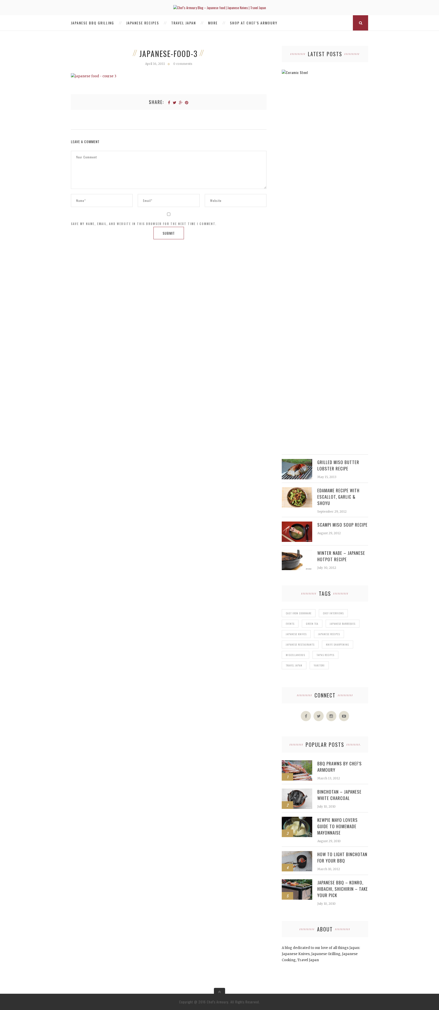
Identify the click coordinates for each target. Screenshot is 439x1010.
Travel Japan (183, 22)
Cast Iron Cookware (298, 613)
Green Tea (312, 624)
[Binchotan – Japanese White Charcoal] (297, 791)
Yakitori (319, 665)
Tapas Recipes (325, 655)
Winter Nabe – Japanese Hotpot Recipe (341, 556)
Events (290, 624)
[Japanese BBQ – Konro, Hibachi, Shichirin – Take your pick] (297, 882)
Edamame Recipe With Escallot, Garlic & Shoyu (338, 496)
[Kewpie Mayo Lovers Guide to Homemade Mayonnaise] (297, 819)
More (213, 22)
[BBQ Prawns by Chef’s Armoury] (297, 763)
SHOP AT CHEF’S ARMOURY (253, 22)
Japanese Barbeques (342, 624)
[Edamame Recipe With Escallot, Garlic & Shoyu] (297, 490)
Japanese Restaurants (300, 644)
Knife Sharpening (337, 644)
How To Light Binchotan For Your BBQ (342, 857)
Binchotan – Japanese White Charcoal (339, 795)
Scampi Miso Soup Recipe (342, 525)
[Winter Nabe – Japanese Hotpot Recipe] (297, 552)
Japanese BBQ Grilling (92, 22)
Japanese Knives (296, 634)
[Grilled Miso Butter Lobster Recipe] (297, 461)
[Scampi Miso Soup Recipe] (297, 524)
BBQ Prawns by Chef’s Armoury (339, 766)
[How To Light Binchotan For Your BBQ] (297, 853)
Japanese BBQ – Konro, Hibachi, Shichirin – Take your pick (342, 888)
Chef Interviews (333, 613)
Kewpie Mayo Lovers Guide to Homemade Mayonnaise (337, 826)
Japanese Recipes (142, 22)
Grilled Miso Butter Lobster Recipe (338, 465)
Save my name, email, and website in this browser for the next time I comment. (143, 224)
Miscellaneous (295, 655)
